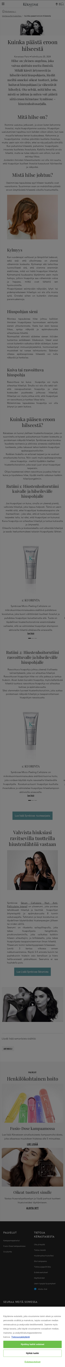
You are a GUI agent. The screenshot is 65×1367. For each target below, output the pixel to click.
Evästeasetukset (33, 1362)
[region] (32, 1337)
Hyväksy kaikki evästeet (32, 1344)
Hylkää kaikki (32, 1353)
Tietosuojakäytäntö (20, 1337)
